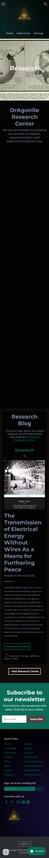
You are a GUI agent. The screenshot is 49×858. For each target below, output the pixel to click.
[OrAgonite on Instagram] (18, 804)
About (27, 744)
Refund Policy (32, 770)
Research (9, 774)
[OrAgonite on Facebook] (6, 804)
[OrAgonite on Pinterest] (12, 804)
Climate (28, 748)
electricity (14, 656)
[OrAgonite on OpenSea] (28, 804)
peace (8, 658)
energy (24, 656)
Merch (7, 766)
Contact (28, 752)
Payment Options (34, 761)
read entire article (17, 646)
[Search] (46, 4)
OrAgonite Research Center (27, 438)
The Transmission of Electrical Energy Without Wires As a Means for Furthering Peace (23, 542)
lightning (34, 656)
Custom (8, 770)
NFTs (6, 761)
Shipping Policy (33, 766)
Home (7, 744)
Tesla (15, 658)
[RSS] (24, 456)
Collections (10, 752)
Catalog (8, 757)
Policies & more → (34, 774)
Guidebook (10, 748)
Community (31, 757)
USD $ (24, 843)
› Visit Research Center (24, 671)
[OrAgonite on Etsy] (24, 804)
